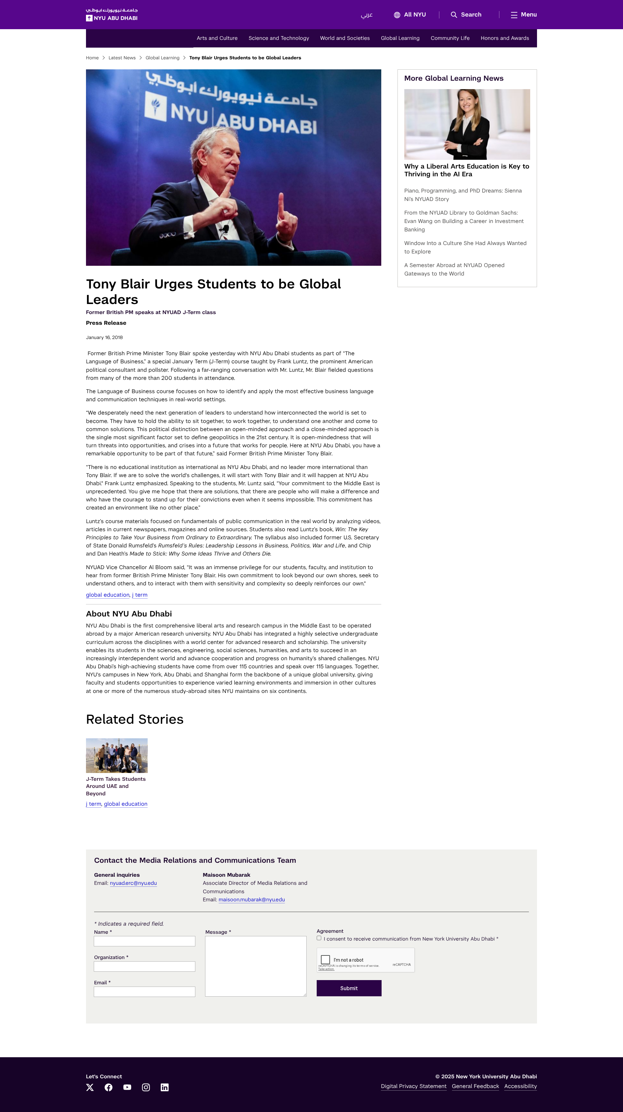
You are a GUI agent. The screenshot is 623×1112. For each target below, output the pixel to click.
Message (218, 932)
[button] (468, 14)
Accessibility (520, 1086)
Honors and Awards (505, 38)
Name (103, 932)
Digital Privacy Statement (413, 1086)
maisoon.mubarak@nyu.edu (252, 899)
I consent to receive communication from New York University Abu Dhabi (411, 938)
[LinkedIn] (165, 1088)
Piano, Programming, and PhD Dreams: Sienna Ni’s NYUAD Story (463, 195)
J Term (139, 594)
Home (92, 58)
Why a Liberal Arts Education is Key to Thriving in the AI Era (467, 170)
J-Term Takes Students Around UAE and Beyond (116, 786)
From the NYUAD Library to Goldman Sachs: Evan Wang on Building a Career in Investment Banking (464, 221)
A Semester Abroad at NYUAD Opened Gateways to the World (454, 269)
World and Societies (345, 38)
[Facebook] (109, 1088)
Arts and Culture (217, 38)
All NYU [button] (415, 14)
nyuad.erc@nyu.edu (133, 883)
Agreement (330, 931)
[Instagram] (146, 1088)
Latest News (122, 58)
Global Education (107, 594)
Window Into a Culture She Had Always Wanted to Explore (465, 247)
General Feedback (475, 1086)
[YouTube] (127, 1088)
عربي (367, 14)
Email (102, 982)
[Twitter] (90, 1088)
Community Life (450, 38)
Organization (111, 957)
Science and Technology (279, 38)
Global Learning (400, 38)
